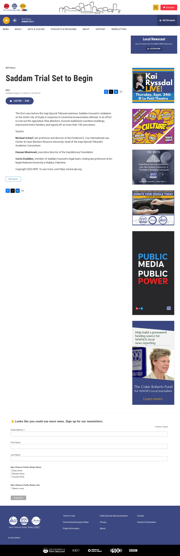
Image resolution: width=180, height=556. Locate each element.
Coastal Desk (18, 477)
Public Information (71, 528)
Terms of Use (69, 516)
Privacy (103, 522)
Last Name (15, 455)
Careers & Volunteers (146, 522)
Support (100, 29)
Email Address (18, 430)
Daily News (17, 470)
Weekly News (18, 474)
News (6, 29)
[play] (6, 20)
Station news (18, 488)
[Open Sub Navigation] (11, 29)
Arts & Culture (36, 29)
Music (18, 29)
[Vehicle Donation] (153, 207)
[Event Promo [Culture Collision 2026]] (153, 126)
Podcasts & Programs (63, 29)
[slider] (19, 20)
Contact (140, 516)
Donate (170, 7)
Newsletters (119, 29)
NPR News (10, 67)
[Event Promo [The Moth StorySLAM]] (153, 167)
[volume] (14, 20)
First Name (16, 442)
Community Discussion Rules (76, 522)
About (86, 29)
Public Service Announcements (114, 516)
